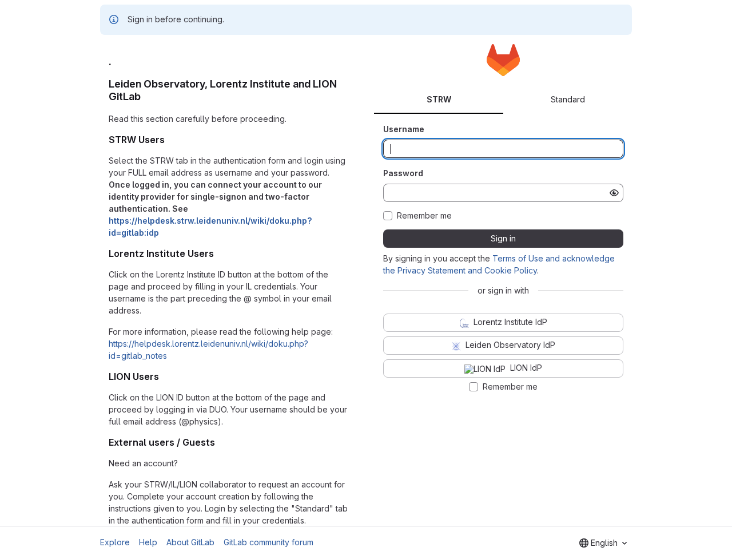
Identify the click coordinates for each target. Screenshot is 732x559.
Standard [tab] (568, 99)
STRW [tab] (439, 99)
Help (148, 542)
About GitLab (190, 542)
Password (403, 173)
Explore (115, 542)
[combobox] (603, 543)
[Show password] (614, 193)
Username (403, 129)
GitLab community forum (268, 542)
